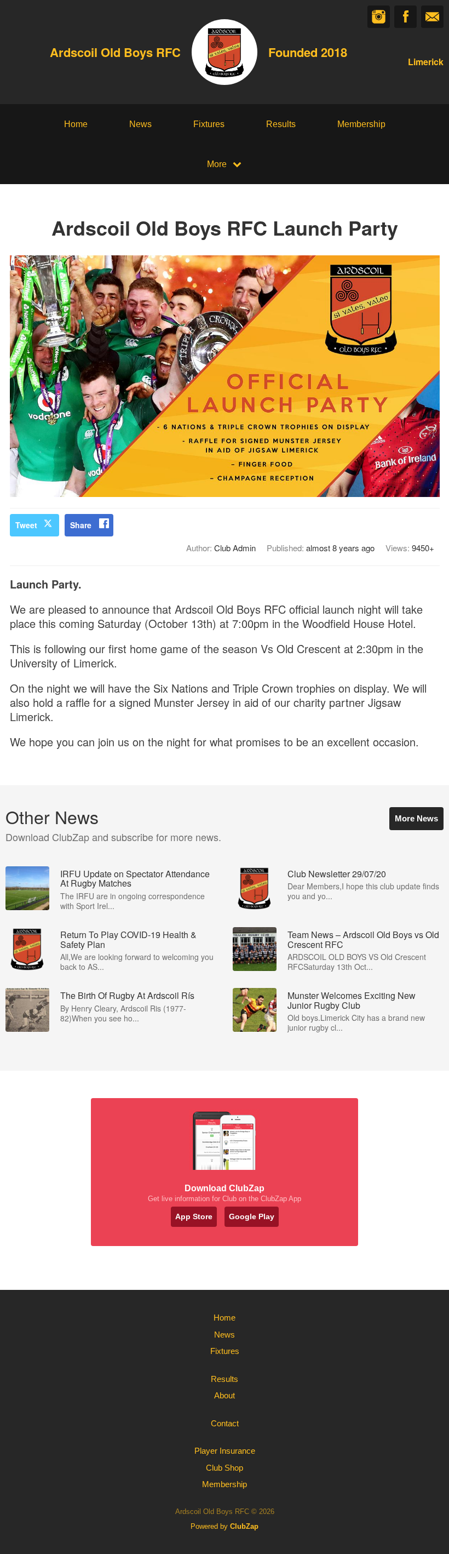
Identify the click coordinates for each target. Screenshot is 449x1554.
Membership (361, 124)
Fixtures (209, 124)
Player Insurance (224, 1450)
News (140, 124)
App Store (193, 1216)
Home (76, 124)
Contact (225, 1423)
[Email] (432, 16)
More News (416, 818)
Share (80, 524)
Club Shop (224, 1467)
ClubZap (244, 1526)
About (224, 1395)
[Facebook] (405, 16)
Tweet (26, 524)
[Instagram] (378, 16)
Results (281, 124)
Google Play (251, 1216)
